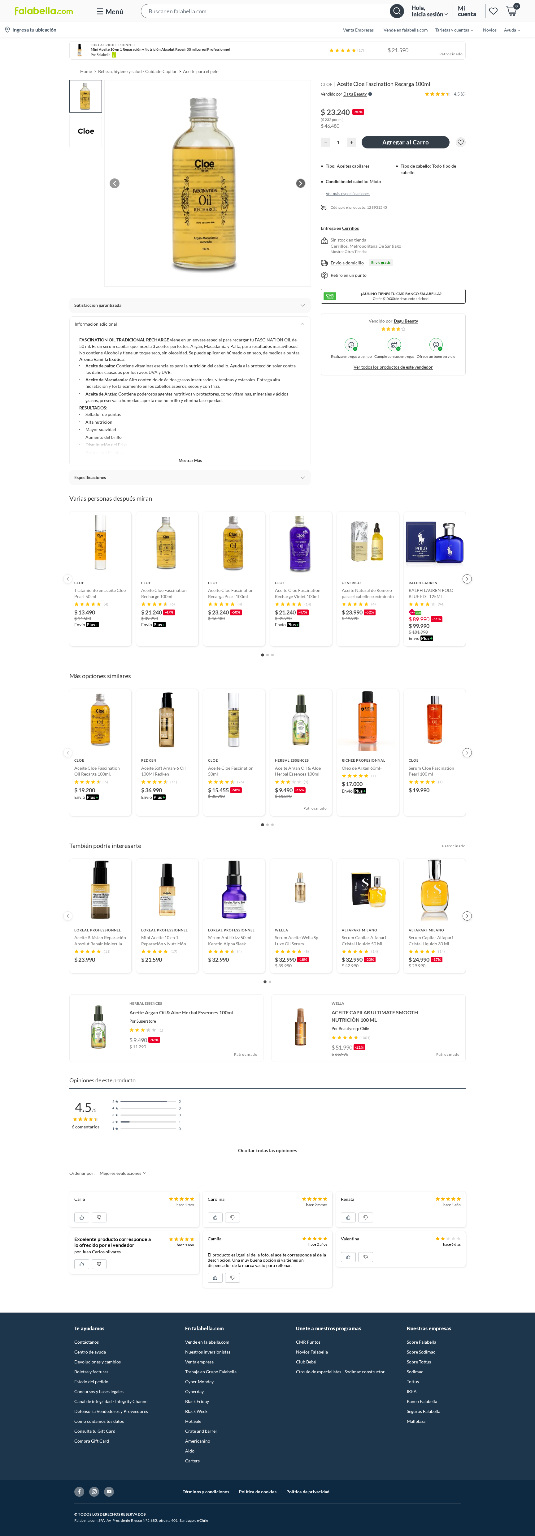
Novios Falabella (312, 1351)
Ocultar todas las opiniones (267, 1150)
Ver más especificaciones (348, 193)
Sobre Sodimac (421, 1351)
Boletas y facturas (91, 1371)
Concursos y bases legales (99, 1391)
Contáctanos (86, 1342)
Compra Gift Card (91, 1441)
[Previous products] (67, 579)
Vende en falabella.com (207, 1342)
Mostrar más (190, 460)
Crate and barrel (201, 1431)
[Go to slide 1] (262, 655)
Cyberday (194, 1391)
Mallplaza (416, 1421)
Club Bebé (306, 1361)
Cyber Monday (199, 1381)
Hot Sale (193, 1421)
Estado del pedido (91, 1381)
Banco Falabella (422, 1401)
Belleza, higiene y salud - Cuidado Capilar (137, 71)
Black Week (196, 1411)
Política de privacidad (307, 1491)
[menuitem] (450, 30)
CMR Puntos (308, 1342)
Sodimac (415, 1371)
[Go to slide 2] (267, 655)
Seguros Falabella (423, 1411)
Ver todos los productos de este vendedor (393, 367)
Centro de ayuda (90, 1351)
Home (86, 71)
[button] (272, 11)
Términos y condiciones (206, 1491)
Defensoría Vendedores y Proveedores (111, 1411)
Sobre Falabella (421, 1342)
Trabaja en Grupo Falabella (211, 1371)
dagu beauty (406, 320)
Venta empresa (199, 1361)
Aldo (189, 1450)
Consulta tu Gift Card (94, 1431)
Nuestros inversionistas (207, 1351)
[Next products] (467, 579)
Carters (192, 1460)
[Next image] (301, 183)
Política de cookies (257, 1491)
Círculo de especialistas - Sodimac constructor (340, 1371)
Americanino (197, 1441)
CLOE (327, 84)
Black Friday (197, 1401)
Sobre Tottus (419, 1361)
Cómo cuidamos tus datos (99, 1421)
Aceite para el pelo (201, 71)
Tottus (413, 1381)
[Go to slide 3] (272, 655)
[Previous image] (115, 183)
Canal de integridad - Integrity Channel (111, 1401)
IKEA (412, 1391)
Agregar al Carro (405, 142)
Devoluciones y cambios (97, 1361)
